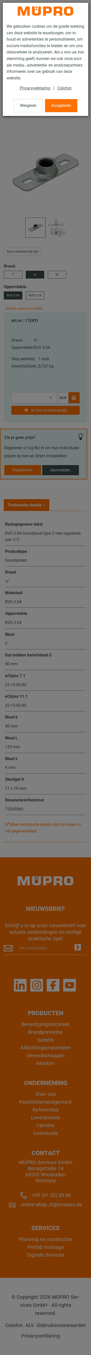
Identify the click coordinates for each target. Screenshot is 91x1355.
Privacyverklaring (35, 88)
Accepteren (61, 105)
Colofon (64, 88)
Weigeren (28, 105)
